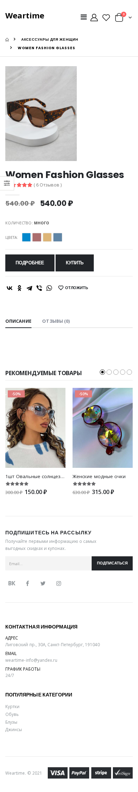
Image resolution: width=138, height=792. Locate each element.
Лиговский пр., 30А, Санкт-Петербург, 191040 (52, 644)
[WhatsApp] (49, 288)
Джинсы (13, 729)
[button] (123, 19)
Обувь (12, 714)
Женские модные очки (99, 476)
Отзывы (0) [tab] (56, 321)
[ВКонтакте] (9, 288)
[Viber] (39, 288)
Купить (75, 263)
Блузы (11, 722)
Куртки (12, 706)
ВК (11, 583)
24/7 (9, 675)
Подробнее (30, 263)
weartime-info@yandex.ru (31, 660)
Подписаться (112, 563)
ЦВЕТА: (11, 237)
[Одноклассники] (19, 288)
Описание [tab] (18, 321)
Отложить (76, 288)
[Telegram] (29, 288)
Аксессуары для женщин (49, 39)
